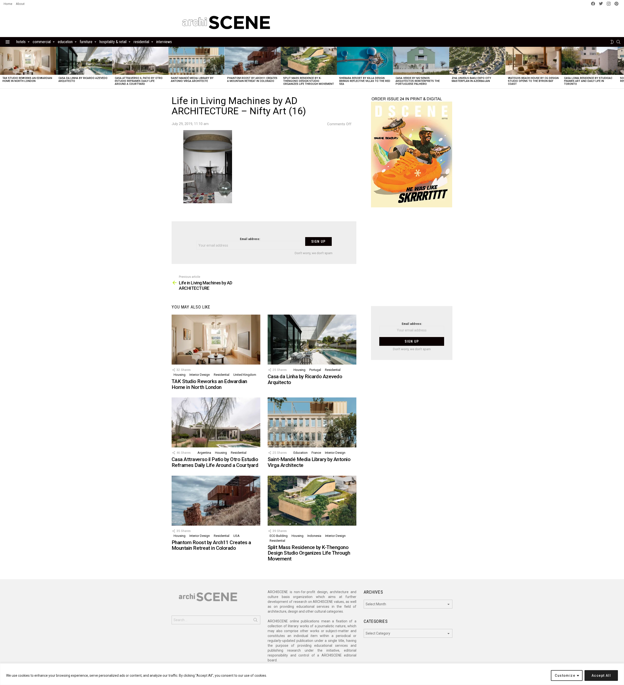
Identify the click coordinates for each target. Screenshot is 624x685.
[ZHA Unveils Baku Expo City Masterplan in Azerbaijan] (477, 61)
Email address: (250, 239)
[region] (312, 674)
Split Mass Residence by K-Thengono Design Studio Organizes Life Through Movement (308, 81)
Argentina (204, 452)
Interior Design (199, 374)
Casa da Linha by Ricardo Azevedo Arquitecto (82, 80)
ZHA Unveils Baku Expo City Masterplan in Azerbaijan (471, 80)
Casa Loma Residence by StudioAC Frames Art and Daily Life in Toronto (588, 81)
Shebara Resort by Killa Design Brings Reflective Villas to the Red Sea (364, 81)
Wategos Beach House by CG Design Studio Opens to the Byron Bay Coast (533, 81)
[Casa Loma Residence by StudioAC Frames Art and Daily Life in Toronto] (590, 61)
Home (8, 4)
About (20, 4)
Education (65, 41)
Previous (2, 67)
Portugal (315, 370)
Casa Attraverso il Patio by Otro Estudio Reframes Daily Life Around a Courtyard (139, 81)
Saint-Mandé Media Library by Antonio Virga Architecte (192, 80)
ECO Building (279, 536)
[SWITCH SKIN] (612, 42)
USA (236, 536)
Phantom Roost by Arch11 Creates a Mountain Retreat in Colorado (252, 80)
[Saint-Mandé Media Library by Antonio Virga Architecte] (196, 61)
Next (621, 67)
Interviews (164, 41)
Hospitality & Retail (113, 41)
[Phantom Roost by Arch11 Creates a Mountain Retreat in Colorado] (253, 61)
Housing (179, 374)
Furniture (86, 41)
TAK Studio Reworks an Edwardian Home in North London (27, 80)
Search (255, 621)
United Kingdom (244, 374)
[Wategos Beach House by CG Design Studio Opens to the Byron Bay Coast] (534, 61)
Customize (565, 675)
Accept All (601, 675)
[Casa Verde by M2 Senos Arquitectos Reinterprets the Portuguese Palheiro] (421, 61)
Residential (141, 41)
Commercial (42, 41)
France (316, 452)
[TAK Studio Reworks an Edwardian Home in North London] (28, 61)
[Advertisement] (411, 259)
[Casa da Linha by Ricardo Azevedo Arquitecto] (84, 61)
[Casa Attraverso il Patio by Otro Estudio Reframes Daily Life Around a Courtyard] (140, 61)
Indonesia (314, 536)
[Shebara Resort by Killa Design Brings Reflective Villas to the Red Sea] (365, 61)
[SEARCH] (618, 42)
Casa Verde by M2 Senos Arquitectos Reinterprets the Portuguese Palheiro (418, 81)
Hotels (21, 41)
